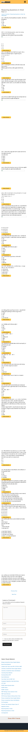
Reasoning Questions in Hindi (16, 14)
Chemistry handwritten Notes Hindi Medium (10, 670)
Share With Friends (14, 718)
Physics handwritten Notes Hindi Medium (10, 700)
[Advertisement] (14, 134)
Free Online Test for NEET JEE (8, 679)
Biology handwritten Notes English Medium (10, 662)
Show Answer (6, 27)
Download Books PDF (6, 674)
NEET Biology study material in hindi (9, 691)
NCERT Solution (4, 689)
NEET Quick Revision (5, 693)
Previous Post (14, 590)
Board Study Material (6, 664)
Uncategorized (4, 712)
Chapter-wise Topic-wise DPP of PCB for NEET (11, 666)
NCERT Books (4, 687)
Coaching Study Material (6, 672)
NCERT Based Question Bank (7, 685)
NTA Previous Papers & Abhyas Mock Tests (10, 696)
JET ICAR (3, 683)
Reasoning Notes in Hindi (6, 708)
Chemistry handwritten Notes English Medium (11, 668)
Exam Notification (5, 677)
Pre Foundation (4, 702)
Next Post (14, 594)
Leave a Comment (5, 14)
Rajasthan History (5, 706)
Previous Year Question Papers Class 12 (10, 704)
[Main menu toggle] (25, 2)
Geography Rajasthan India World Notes (10, 681)
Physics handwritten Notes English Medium (10, 698)
